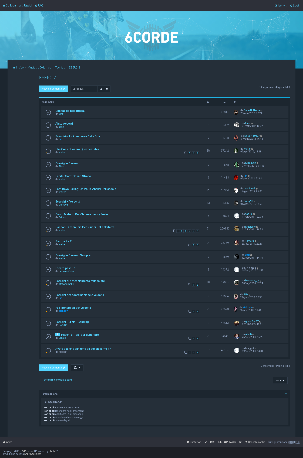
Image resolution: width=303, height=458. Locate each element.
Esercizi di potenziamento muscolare (80, 281)
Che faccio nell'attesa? (70, 110)
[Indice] (151, 35)
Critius (62, 217)
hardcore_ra (252, 280)
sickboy (63, 310)
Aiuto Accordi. (64, 123)
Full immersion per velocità (73, 307)
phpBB (52, 451)
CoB (247, 255)
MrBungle (250, 163)
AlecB (248, 334)
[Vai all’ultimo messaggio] (261, 110)
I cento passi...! (65, 268)
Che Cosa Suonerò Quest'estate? (77, 149)
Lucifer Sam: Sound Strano (73, 176)
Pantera (249, 241)
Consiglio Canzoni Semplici (73, 255)
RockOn (63, 325)
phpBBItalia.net (32, 454)
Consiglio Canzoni (67, 163)
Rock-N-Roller (252, 136)
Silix (246, 294)
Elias (61, 126)
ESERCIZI (48, 77)
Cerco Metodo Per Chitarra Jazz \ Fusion (82, 214)
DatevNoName (252, 110)
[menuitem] (39, 5)
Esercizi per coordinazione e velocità (79, 295)
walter (62, 152)
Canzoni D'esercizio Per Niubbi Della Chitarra (84, 227)
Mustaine (250, 226)
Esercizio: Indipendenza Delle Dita (77, 136)
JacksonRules (66, 271)
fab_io (248, 214)
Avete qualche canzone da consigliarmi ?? (83, 348)
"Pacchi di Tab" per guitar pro (79, 334)
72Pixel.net (27, 451)
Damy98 (63, 204)
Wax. (61, 113)
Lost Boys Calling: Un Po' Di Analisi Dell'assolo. (86, 189)
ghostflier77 (252, 321)
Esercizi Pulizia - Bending (72, 322)
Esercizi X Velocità (67, 201)
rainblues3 (249, 188)
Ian (60, 139)
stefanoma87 (66, 284)
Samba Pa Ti (63, 241)
